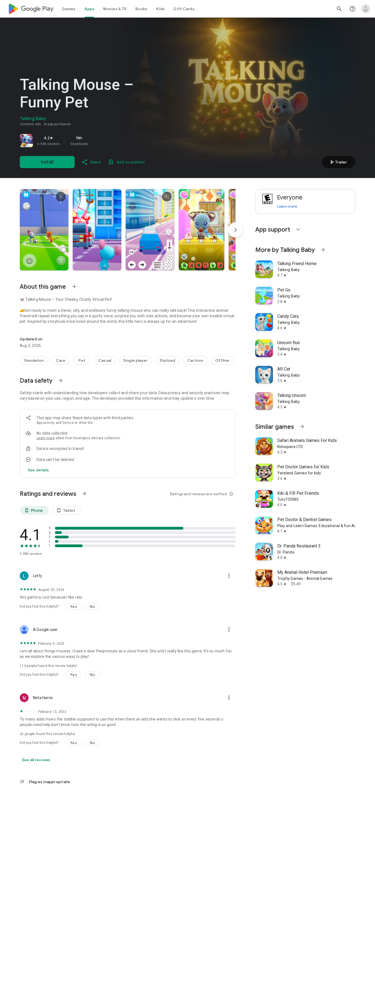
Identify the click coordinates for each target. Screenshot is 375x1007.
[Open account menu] (365, 8)
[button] (44, 229)
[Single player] (135, 360)
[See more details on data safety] (38, 470)
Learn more (46, 438)
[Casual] (105, 360)
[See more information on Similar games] (302, 426)
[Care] (61, 360)
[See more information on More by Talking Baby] (322, 249)
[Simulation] (34, 360)
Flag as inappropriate (45, 781)
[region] (96, 140)
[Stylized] (167, 360)
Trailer (338, 162)
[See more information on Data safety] (60, 380)
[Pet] (82, 360)
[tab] (68, 9)
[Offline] (222, 360)
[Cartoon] (195, 360)
